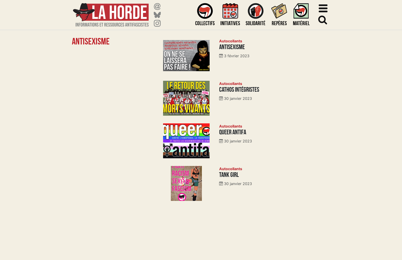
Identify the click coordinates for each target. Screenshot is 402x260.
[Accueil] (111, 12)
